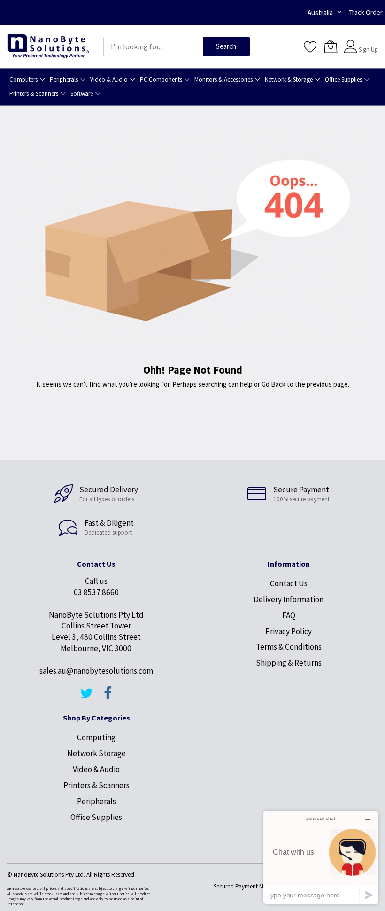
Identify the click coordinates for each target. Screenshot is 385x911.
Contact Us (289, 583)
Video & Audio (96, 769)
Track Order (366, 12)
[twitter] (86, 697)
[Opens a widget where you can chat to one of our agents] (321, 857)
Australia (320, 12)
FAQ (288, 615)
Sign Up (368, 50)
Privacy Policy (288, 631)
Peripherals (96, 801)
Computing (96, 737)
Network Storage (96, 753)
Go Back (273, 384)
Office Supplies (96, 817)
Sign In (367, 42)
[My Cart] (330, 46)
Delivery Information (288, 599)
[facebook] (108, 697)
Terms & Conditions (289, 647)
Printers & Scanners (96, 785)
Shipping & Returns (289, 663)
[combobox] (153, 46)
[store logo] (48, 47)
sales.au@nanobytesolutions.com (96, 671)
